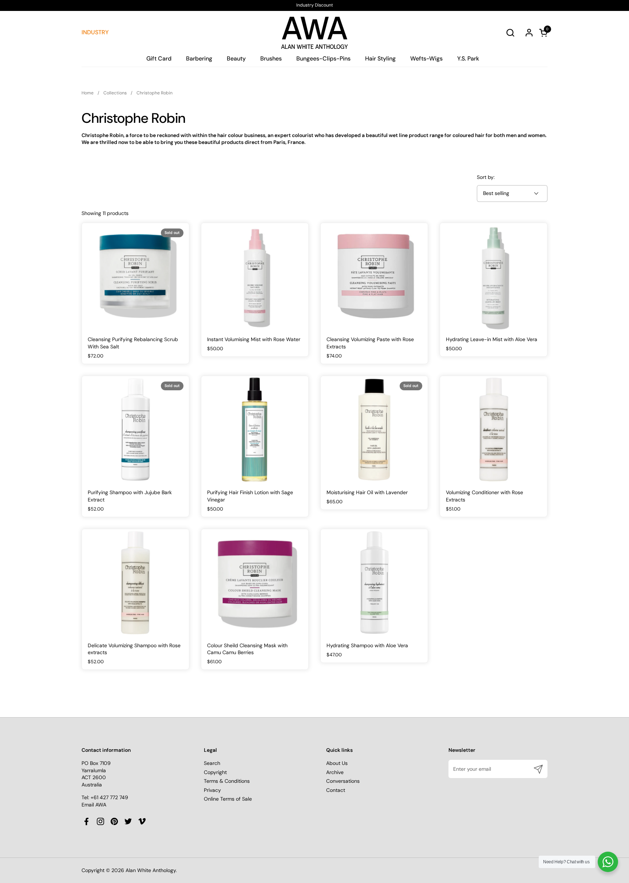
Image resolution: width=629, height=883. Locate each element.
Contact (335, 790)
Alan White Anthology (151, 870)
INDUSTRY (95, 32)
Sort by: (486, 177)
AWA (314, 31)
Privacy (212, 790)
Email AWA (94, 804)
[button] (510, 32)
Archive (335, 772)
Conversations (343, 781)
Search (212, 763)
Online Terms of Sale (228, 799)
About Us (337, 763)
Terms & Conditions (227, 781)
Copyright (215, 772)
